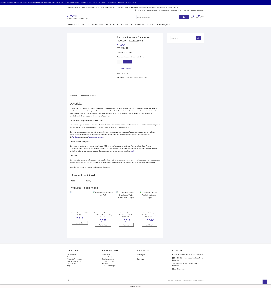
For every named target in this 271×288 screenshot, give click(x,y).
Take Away (140, 259)
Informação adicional (88, 95)
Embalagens (141, 255)
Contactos (70, 257)
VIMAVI (72, 15)
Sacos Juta (129, 77)
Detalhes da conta (164, 10)
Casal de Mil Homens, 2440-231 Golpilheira (81, 7)
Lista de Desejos (152, 10)
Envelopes (97, 24)
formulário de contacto (95, 137)
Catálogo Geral (72, 263)
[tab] (73, 95)
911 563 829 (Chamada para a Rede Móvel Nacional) (114, 7)
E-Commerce (137, 24)
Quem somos (71, 255)
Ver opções (80, 223)
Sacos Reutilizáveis (140, 77)
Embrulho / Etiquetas (116, 24)
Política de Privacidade (74, 259)
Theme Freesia (186, 280)
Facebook (75, 137)
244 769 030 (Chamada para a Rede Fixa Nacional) (149, 7)
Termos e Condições (74, 261)
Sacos (85, 24)
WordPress (201, 280)
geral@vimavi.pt (173, 7)
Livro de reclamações (197, 10)
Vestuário (73, 24)
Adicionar (127, 62)
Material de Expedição (158, 24)
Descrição (73, 95)
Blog (68, 266)
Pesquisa (184, 17)
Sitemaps (186, 10)
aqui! (132, 151)
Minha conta (141, 10)
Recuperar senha (176, 10)
